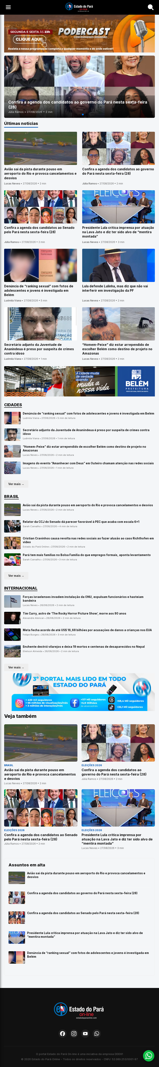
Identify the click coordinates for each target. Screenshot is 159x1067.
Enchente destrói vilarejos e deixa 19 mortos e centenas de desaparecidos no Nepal (84, 646)
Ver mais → (16, 484)
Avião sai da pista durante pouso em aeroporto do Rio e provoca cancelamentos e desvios (88, 505)
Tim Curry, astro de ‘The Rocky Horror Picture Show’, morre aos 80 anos (74, 613)
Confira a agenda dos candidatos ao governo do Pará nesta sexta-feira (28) (82, 893)
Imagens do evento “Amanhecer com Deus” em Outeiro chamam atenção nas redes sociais (88, 463)
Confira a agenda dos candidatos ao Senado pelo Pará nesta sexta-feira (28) (83, 913)
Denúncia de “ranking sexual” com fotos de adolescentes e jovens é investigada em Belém (88, 413)
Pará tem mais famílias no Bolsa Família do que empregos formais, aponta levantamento (87, 555)
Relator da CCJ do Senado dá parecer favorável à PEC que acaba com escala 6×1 (81, 521)
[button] (76, 114)
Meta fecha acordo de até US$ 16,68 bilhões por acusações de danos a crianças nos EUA (87, 630)
